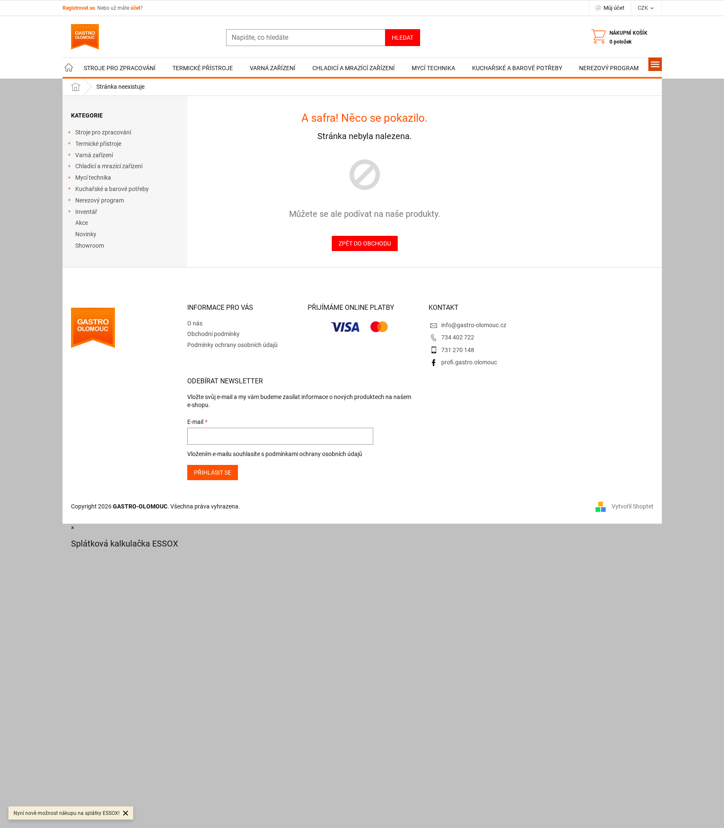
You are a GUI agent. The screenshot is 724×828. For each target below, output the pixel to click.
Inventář (86, 211)
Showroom (89, 245)
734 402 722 (457, 337)
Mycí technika (93, 177)
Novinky (85, 234)
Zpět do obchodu (365, 243)
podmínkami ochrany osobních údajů (313, 454)
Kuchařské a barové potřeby (112, 189)
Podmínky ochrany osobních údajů (232, 345)
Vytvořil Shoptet (632, 506)
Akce (81, 222)
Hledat (402, 37)
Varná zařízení (94, 155)
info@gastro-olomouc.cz (473, 325)
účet (135, 8)
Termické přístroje (98, 143)
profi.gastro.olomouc (469, 362)
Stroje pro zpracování (103, 132)
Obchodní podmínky (213, 334)
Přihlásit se (212, 472)
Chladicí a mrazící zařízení (108, 166)
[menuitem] (69, 68)
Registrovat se (79, 8)
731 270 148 (457, 350)
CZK (643, 8)
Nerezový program (99, 200)
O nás (194, 323)
